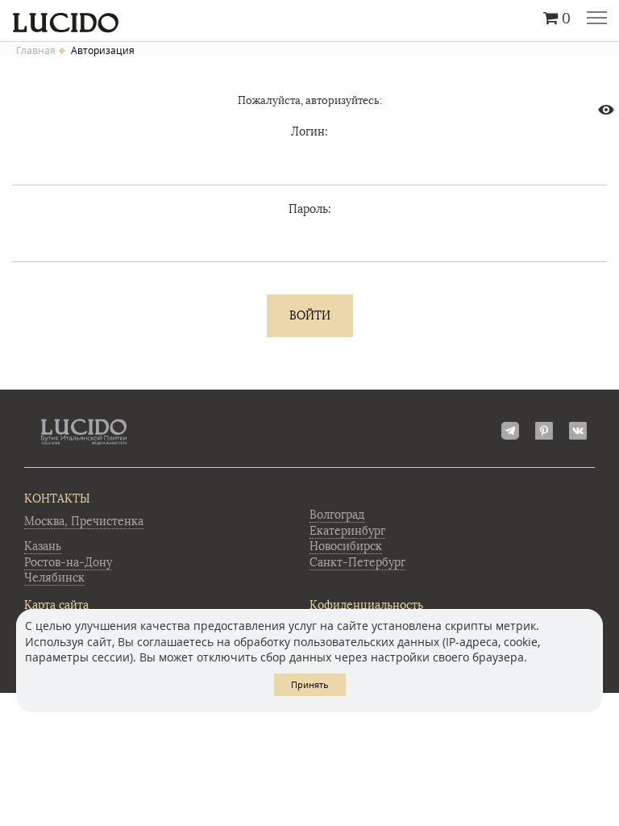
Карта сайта (56, 605)
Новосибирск (346, 546)
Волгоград (337, 515)
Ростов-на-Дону (68, 562)
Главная (36, 50)
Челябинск (54, 578)
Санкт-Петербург (357, 562)
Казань (42, 546)
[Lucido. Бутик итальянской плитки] (309, 18)
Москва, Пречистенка (83, 521)
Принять (310, 684)
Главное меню (597, 19)
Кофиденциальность (366, 605)
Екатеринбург (347, 531)
